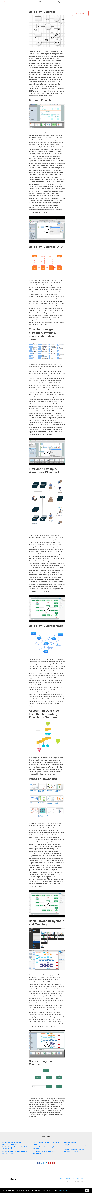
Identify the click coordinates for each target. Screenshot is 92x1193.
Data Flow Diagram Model (46, 626)
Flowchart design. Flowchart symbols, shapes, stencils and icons (43, 334)
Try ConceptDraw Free (80, 13)
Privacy (78, 1178)
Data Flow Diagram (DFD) (46, 247)
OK (87, 1190)
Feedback (67, 1178)
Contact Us (61, 1178)
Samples (51, 2)
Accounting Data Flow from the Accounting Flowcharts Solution (44, 713)
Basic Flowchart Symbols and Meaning (46, 922)
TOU (82, 1178)
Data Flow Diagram (42, 12)
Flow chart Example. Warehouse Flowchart (44, 470)
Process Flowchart (42, 100)
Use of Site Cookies (64, 1190)
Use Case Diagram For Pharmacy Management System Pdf (74, 1150)
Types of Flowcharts (43, 779)
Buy (59, 2)
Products (32, 2)
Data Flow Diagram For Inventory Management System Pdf (11, 1143)
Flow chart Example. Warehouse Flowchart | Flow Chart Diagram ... (14, 1152)
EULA (73, 1178)
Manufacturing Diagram (70, 1142)
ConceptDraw (8, 2)
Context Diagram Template (40, 1062)
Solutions (41, 2)
